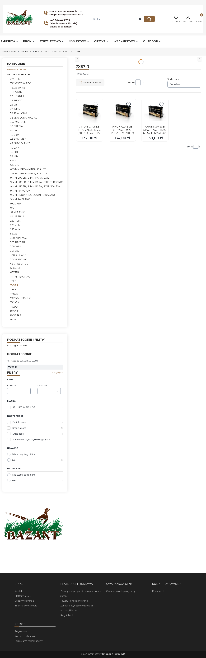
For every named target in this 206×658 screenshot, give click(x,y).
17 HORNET (17, 91)
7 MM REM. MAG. (20, 276)
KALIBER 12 (17, 216)
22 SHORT (16, 100)
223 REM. (15, 79)
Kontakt (18, 591)
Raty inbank (67, 615)
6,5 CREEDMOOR (20, 263)
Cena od (12, 385)
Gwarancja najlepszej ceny (120, 591)
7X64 (13, 289)
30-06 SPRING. (19, 259)
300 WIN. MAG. (19, 238)
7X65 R (14, 293)
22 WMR (15, 109)
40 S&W (15, 134)
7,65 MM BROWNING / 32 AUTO (28, 173)
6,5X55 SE (15, 268)
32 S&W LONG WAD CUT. (24, 117)
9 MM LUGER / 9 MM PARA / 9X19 (29, 177)
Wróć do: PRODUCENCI (17, 70)
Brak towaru (19, 422)
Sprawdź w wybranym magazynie (31, 439)
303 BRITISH (17, 242)
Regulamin (20, 631)
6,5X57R (14, 272)
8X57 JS (14, 311)
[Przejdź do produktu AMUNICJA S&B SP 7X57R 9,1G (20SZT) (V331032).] (122, 112)
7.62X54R (15, 306)
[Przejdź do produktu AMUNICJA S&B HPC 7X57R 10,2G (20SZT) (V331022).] (89, 112)
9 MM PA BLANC (20, 199)
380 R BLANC (18, 255)
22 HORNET (17, 96)
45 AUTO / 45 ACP (20, 143)
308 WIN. (15, 246)
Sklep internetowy (102, 654)
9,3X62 (14, 319)
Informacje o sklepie (25, 605)
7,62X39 (14, 302)
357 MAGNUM (18, 122)
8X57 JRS (15, 315)
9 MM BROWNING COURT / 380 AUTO (32, 195)
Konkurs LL (158, 591)
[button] (149, 19)
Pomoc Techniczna (25, 636)
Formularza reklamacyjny (28, 641)
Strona (131, 82)
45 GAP (14, 147)
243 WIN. (15, 229)
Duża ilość (18, 433)
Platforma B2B (22, 596)
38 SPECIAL (17, 126)
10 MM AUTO (17, 212)
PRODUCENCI (42, 51)
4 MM (13, 130)
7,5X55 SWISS (17, 87)
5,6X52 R (14, 233)
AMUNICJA (25, 51)
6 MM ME (15, 164)
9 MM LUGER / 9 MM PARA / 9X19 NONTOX (35, 186)
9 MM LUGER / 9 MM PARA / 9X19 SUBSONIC (36, 182)
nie (14, 460)
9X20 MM (15, 203)
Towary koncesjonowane (74, 600)
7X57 (13, 280)
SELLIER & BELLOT (63, 51)
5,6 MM (14, 156)
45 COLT (15, 152)
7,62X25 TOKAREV (20, 83)
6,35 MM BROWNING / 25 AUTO (28, 169)
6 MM (13, 160)
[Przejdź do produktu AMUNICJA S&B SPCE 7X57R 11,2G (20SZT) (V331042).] (155, 112)
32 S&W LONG (18, 113)
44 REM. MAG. (18, 139)
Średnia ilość (19, 428)
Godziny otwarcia (24, 600)
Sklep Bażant (9, 51)
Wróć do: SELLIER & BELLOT (24, 361)
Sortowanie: (174, 79)
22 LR (13, 104)
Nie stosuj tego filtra (23, 454)
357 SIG (14, 250)
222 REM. (15, 220)
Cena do (42, 385)
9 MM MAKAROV (20, 190)
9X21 (12, 208)
